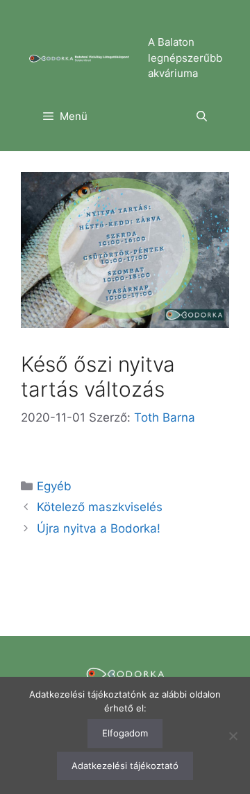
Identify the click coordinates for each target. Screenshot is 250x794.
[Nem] (233, 736)
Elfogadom (125, 733)
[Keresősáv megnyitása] (201, 116)
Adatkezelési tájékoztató (125, 765)
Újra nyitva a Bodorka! (98, 528)
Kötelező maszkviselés (99, 507)
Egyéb (54, 486)
